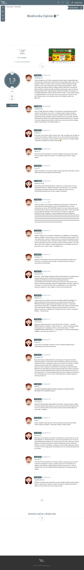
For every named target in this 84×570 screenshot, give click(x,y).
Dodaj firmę (78, 2)
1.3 (55, 16)
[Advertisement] (42, 33)
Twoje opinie (10, 7)
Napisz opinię (13, 105)
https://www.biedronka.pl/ (23, 62)
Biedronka (18, 7)
